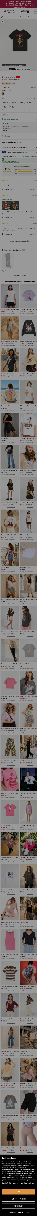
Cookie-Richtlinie (8, 1183)
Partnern (23, 1169)
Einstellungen (19, 1199)
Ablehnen (18, 1206)
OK (18, 1192)
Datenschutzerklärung (26, 1183)
